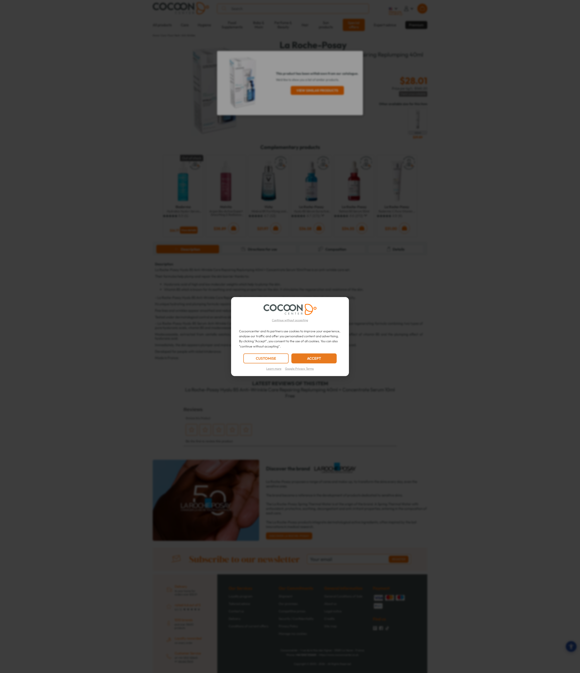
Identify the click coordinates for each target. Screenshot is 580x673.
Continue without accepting (290, 320)
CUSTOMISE (266, 358)
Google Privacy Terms (299, 368)
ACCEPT (314, 358)
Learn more (273, 368)
